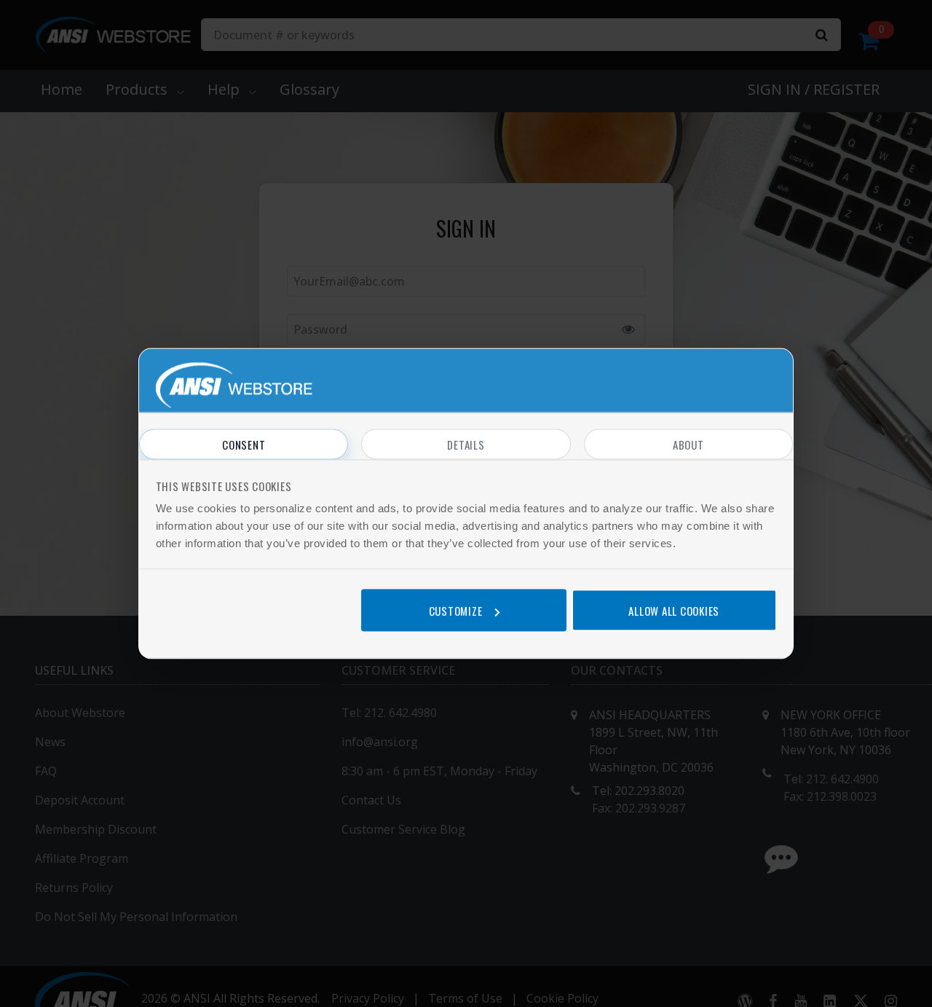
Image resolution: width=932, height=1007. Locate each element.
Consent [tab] (243, 444)
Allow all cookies (673, 610)
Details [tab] (465, 444)
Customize (456, 610)
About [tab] (688, 444)
